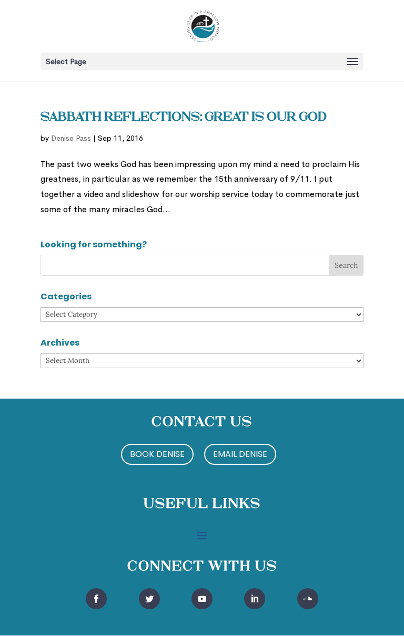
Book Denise (157, 454)
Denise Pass (71, 138)
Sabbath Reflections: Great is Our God (184, 117)
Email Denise (240, 454)
